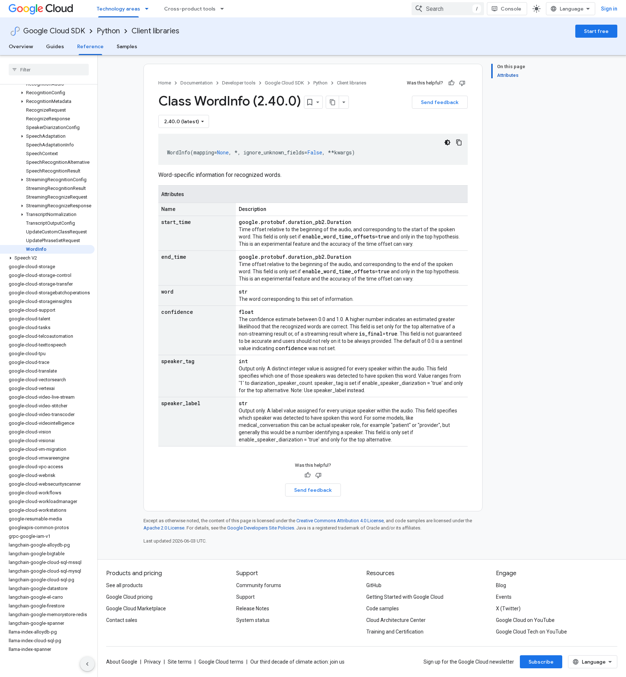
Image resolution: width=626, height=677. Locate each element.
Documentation (196, 83)
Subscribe (541, 662)
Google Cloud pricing (129, 597)
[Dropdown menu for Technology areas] (149, 8)
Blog (501, 585)
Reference (90, 46)
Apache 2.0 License (163, 528)
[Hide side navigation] (87, 664)
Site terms (180, 662)
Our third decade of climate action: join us (297, 662)
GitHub (373, 585)
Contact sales (121, 620)
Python (108, 31)
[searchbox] (49, 69)
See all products (124, 585)
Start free (596, 31)
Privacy (152, 662)
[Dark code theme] (447, 142)
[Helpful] (451, 83)
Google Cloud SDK (54, 31)
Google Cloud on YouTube (525, 620)
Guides (55, 46)
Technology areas (118, 8)
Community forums (258, 585)
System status (253, 620)
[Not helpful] (462, 83)
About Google (121, 662)
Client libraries (155, 31)
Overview (21, 46)
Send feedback (440, 102)
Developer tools (238, 83)
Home (164, 83)
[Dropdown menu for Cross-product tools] (224, 8)
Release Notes (252, 608)
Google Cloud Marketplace (136, 608)
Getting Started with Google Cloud (404, 597)
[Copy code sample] (459, 142)
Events (504, 597)
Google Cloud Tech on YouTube (531, 632)
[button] (47, 92)
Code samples (382, 608)
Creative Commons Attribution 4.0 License (340, 520)
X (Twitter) (508, 608)
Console (511, 8)
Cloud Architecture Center (396, 620)
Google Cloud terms (221, 662)
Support (245, 597)
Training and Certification (394, 632)
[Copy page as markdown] (332, 102)
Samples (127, 46)
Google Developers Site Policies (260, 528)
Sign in (609, 9)
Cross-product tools (190, 8)
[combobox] (448, 8)
